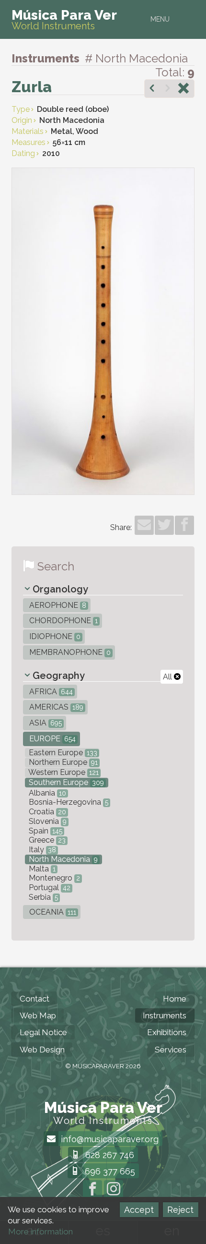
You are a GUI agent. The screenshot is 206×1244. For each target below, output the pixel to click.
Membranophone (69, 652)
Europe (51, 738)
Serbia (42, 897)
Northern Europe (62, 762)
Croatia (46, 811)
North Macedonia (62, 859)
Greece (46, 840)
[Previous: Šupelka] (152, 89)
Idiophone (53, 636)
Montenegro (53, 877)
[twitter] (164, 525)
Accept (139, 1210)
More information (40, 1231)
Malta (41, 868)
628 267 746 (108, 1155)
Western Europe (63, 772)
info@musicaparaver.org (108, 1139)
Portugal (48, 887)
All (168, 676)
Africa (50, 691)
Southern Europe (65, 782)
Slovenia (47, 821)
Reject (180, 1210)
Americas (55, 707)
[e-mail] (144, 525)
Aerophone (56, 605)
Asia (44, 722)
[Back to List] (183, 89)
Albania (46, 792)
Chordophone (62, 620)
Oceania (51, 912)
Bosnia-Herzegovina (67, 802)
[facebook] (184, 525)
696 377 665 (108, 1171)
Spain (44, 830)
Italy (41, 849)
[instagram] (113, 1189)
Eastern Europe (62, 752)
